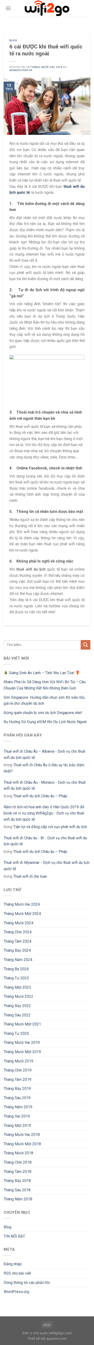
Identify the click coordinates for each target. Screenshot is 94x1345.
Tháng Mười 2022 (18, 996)
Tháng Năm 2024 (18, 959)
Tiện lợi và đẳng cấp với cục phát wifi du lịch (50, 827)
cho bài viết (17, 1273)
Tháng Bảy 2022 (17, 1005)
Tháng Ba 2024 (16, 969)
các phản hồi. (27, 1282)
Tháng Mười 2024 (18, 923)
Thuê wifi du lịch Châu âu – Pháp (40, 796)
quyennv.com (56, 1339)
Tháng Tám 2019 (17, 1079)
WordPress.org (16, 1291)
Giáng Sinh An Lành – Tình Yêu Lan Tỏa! (41, 673)
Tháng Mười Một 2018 (22, 1144)
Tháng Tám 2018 (17, 1171)
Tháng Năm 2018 (18, 1199)
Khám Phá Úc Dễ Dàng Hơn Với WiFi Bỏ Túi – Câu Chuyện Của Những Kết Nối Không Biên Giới (45, 685)
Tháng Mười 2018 (18, 1153)
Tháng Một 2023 (17, 987)
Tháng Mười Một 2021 (22, 1024)
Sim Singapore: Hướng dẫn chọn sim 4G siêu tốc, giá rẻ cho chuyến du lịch (44, 700)
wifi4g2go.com (60, 1333)
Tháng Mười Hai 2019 (22, 1042)
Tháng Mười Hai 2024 (22, 904)
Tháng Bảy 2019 (17, 1088)
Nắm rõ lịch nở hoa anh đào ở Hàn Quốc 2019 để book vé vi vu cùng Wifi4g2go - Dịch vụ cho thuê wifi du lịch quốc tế (44, 813)
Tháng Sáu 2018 (17, 1190)
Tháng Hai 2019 (17, 1116)
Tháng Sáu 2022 (17, 1015)
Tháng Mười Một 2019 (22, 1052)
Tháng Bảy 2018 (17, 1180)
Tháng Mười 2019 (18, 1061)
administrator (20, 70)
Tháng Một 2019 (17, 1125)
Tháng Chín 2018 (18, 1162)
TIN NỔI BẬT (14, 1236)
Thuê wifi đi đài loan (30, 876)
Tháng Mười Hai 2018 (22, 1134)
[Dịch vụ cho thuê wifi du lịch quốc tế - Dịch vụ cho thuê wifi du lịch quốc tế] (47, 8)
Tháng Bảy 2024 (17, 950)
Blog (13, 40)
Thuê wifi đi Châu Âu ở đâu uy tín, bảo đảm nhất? (44, 768)
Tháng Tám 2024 (17, 941)
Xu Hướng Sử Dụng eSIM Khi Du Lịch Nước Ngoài (45, 722)
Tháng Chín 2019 (18, 1070)
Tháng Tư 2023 (16, 978)
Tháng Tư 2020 (16, 1033)
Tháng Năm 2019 (18, 1107)
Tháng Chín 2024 (18, 932)
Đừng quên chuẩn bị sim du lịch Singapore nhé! (43, 712)
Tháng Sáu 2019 (17, 1098)
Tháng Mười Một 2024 (22, 913)
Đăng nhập (13, 1264)
